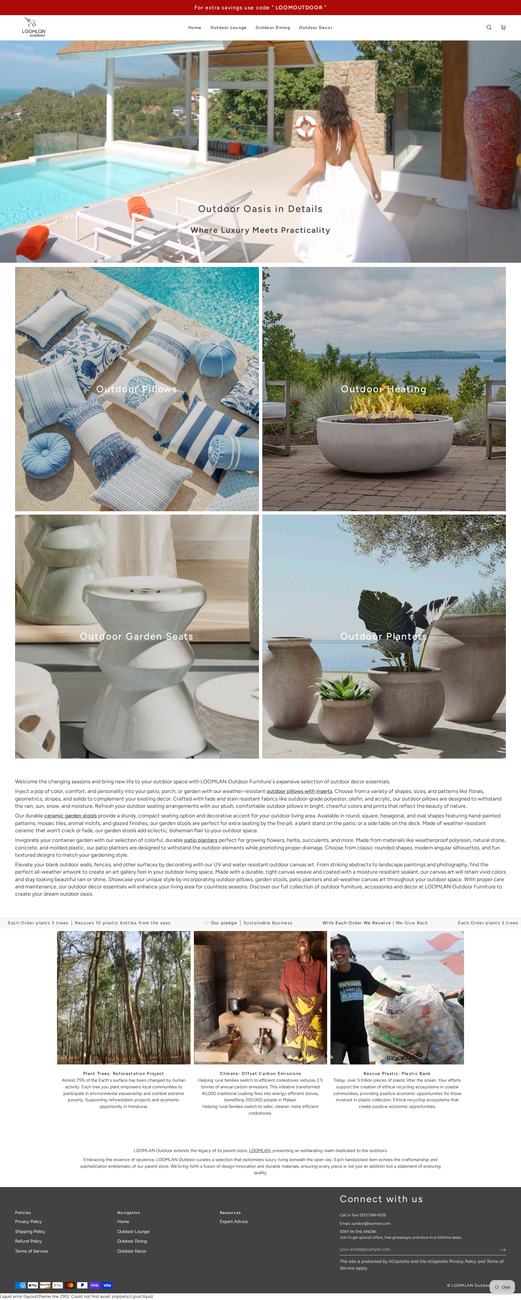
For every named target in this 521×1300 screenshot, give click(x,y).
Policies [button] (23, 1212)
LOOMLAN (259, 1150)
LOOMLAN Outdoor (471, 1285)
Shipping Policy (30, 1231)
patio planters (200, 840)
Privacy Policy (462, 1261)
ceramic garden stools (70, 815)
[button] (195, 27)
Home (123, 1221)
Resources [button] (230, 1212)
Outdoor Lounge (133, 1231)
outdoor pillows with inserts (299, 791)
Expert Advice (234, 1221)
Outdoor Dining (132, 1241)
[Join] (498, 1249)
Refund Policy (28, 1241)
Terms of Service (31, 1251)
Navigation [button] (128, 1212)
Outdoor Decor (132, 1251)
